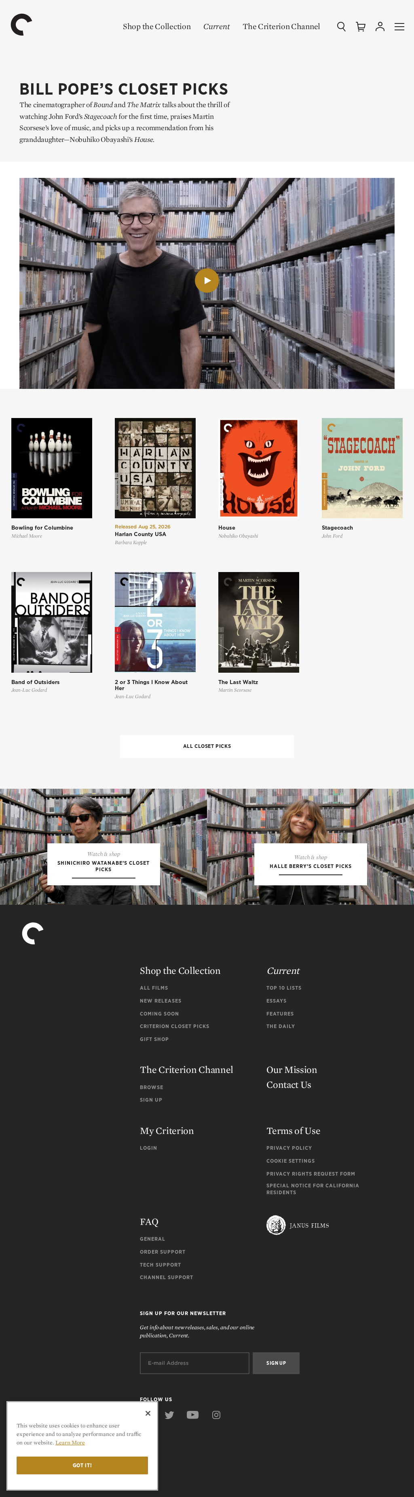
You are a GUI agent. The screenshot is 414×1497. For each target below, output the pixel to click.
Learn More (70, 1442)
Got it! (82, 1465)
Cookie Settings (290, 1161)
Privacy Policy (289, 1148)
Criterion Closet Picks (174, 1026)
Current (216, 26)
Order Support (163, 1252)
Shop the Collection (156, 26)
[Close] (148, 1413)
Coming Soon (159, 1014)
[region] (82, 1446)
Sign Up (151, 1100)
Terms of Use (293, 1130)
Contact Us (288, 1084)
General (152, 1239)
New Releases (161, 1001)
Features (280, 1014)
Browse (151, 1087)
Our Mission (291, 1069)
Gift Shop (154, 1039)
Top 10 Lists (284, 988)
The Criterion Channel (281, 26)
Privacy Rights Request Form (310, 1174)
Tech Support (160, 1265)
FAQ (149, 1221)
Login (148, 1148)
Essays (276, 1001)
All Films (154, 988)
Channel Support (166, 1277)
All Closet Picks (207, 746)
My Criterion (167, 1130)
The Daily (280, 1026)
